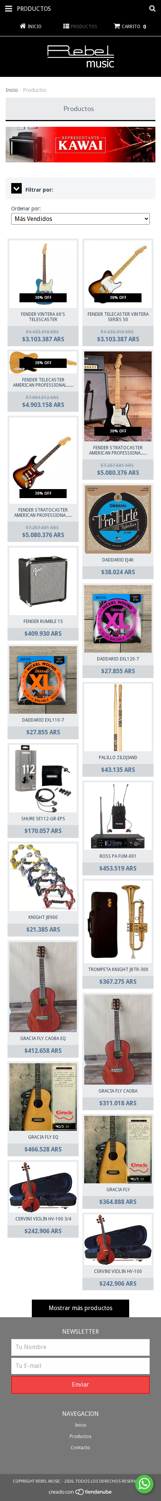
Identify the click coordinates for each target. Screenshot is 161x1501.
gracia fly (118, 1189)
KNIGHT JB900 (43, 917)
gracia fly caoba (117, 1091)
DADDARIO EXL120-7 (118, 659)
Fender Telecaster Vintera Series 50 (118, 317)
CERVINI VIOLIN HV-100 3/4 (43, 1219)
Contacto (80, 1447)
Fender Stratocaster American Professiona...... (118, 450)
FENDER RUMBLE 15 (43, 621)
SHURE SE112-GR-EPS (43, 818)
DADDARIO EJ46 (118, 560)
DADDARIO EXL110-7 (43, 720)
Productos (80, 1436)
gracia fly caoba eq (43, 1038)
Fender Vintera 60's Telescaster (43, 317)
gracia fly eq (43, 1137)
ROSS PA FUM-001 (118, 856)
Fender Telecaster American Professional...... (43, 382)
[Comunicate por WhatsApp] (144, 1484)
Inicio (12, 90)
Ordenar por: (26, 209)
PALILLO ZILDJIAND (118, 757)
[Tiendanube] (80, 1494)
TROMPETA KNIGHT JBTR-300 (118, 969)
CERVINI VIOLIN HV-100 (118, 1271)
